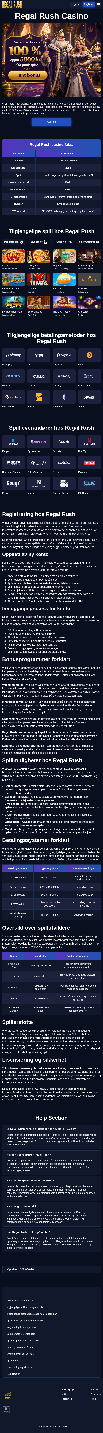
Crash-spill (61, 242)
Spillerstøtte (13, 1360)
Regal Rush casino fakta (20, 1300)
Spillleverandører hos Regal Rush (25, 1320)
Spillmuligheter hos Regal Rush (23, 1340)
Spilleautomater (87, 242)
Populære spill (11, 242)
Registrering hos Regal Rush (22, 1327)
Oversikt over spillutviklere (21, 1354)
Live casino (37, 242)
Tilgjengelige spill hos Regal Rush (25, 1307)
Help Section (13, 1374)
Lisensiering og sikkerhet (20, 1367)
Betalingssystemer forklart (20, 1347)
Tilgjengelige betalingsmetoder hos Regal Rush (32, 1314)
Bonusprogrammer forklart (21, 1334)
